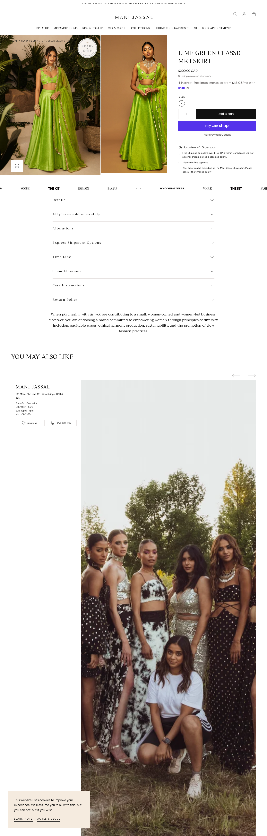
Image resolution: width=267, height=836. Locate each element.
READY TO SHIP (92, 28)
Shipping (183, 76)
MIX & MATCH (117, 28)
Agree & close (48, 818)
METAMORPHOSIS (66, 28)
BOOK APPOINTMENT (216, 28)
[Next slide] (155, 106)
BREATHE (42, 28)
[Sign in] (244, 14)
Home (14, 41)
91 (195, 28)
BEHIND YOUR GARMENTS (172, 28)
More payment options (217, 134)
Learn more (23, 818)
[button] (235, 14)
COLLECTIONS (140, 28)
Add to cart (226, 114)
